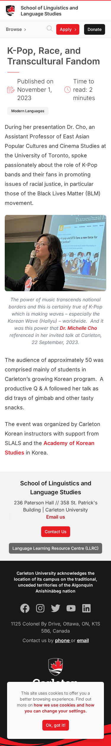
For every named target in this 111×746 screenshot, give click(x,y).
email (83, 640)
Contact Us (56, 531)
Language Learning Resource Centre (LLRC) (55, 548)
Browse (14, 29)
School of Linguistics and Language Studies (49, 11)
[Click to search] (50, 29)
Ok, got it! (55, 725)
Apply (66, 29)
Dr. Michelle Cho (78, 328)
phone (63, 640)
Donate (95, 29)
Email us (55, 517)
